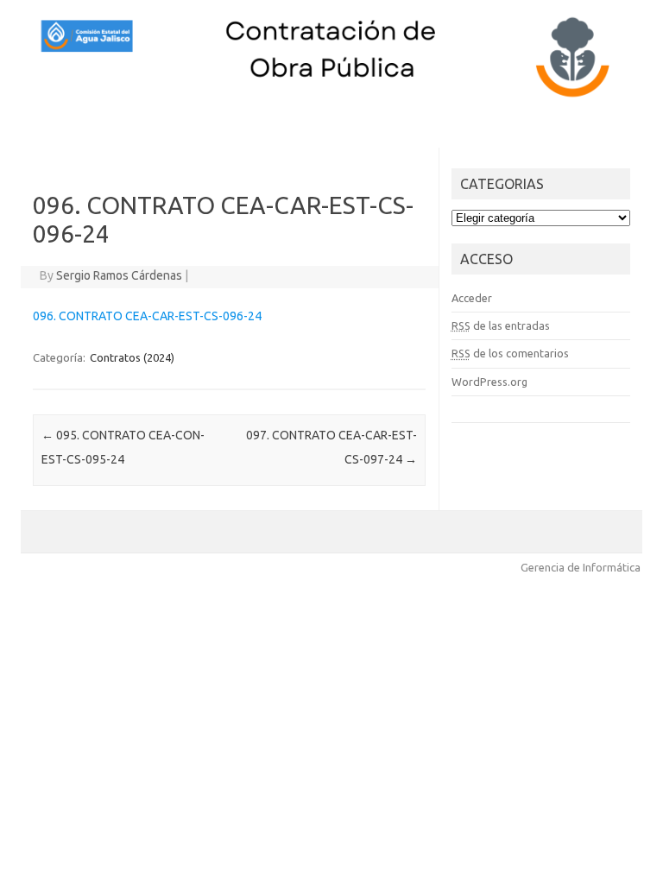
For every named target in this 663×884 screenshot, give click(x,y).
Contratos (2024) (132, 357)
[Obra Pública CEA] (331, 97)
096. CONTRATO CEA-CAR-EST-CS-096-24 (147, 316)
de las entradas (500, 325)
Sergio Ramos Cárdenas (119, 275)
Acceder (471, 298)
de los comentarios (510, 353)
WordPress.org (489, 382)
